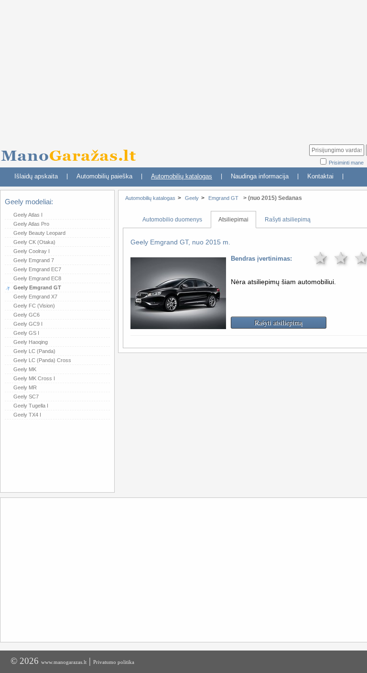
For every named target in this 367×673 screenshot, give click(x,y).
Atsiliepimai (233, 219)
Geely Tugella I (30, 405)
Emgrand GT (223, 198)
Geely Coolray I (31, 251)
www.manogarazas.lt (63, 662)
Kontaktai (320, 176)
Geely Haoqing (30, 342)
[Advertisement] (186, 569)
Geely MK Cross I (34, 378)
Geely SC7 (26, 396)
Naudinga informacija (260, 176)
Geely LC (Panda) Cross (42, 360)
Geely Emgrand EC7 (37, 269)
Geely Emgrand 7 (33, 260)
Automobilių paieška (104, 176)
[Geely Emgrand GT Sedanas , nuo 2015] (178, 322)
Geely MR (25, 387)
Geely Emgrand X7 (35, 296)
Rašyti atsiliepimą (288, 219)
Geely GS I (26, 333)
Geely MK (24, 369)
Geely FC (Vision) (34, 306)
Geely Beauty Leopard (39, 233)
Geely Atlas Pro (31, 224)
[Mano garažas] (71, 151)
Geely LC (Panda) (34, 351)
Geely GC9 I (28, 324)
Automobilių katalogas (181, 176)
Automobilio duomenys (172, 219)
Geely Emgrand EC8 (37, 278)
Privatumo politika (113, 662)
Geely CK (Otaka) (34, 242)
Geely (192, 198)
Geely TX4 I (27, 415)
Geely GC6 (26, 315)
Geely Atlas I (28, 215)
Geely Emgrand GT (37, 287)
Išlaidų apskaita (36, 176)
